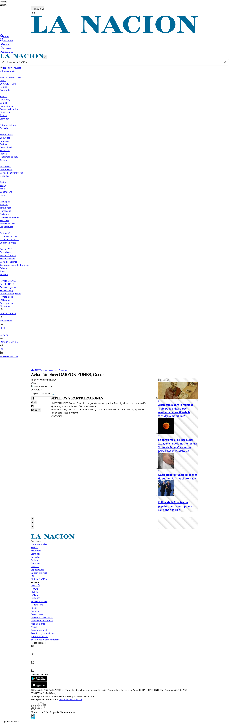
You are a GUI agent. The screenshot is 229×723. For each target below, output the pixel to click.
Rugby (3, 185)
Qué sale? (5, 233)
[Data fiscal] (33, 718)
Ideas (2, 271)
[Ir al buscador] (33, 13)
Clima (3, 80)
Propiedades (6, 106)
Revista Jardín (7, 296)
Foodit (6, 44)
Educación (5, 141)
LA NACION (37, 370)
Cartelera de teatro (9, 239)
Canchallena (6, 191)
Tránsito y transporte (10, 77)
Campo (3, 102)
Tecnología (5, 207)
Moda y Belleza (7, 223)
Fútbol (3, 182)
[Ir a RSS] (32, 671)
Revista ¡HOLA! (7, 284)
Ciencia (3, 153)
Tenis (2, 188)
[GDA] (38, 709)
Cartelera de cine (8, 236)
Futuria (3, 96)
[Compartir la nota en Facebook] (32, 410)
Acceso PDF (6, 249)
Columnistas (6, 169)
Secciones (8, 40)
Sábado (4, 268)
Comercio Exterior (9, 109)
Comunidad (6, 147)
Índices (3, 115)
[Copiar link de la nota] (32, 406)
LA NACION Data (8, 83)
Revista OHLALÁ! (8, 280)
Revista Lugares (8, 287)
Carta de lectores (8, 261)
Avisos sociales (7, 258)
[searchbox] (113, 62)
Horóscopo (5, 210)
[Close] (32, 519)
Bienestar (5, 150)
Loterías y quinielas (9, 217)
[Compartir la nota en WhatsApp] (35, 402)
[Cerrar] (45, 57)
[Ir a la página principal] (114, 32)
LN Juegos (5, 201)
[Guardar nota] (32, 398)
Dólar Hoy (5, 99)
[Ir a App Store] (39, 686)
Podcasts (4, 220)
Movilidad (5, 112)
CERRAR (3, 2)
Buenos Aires (6, 134)
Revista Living (7, 290)
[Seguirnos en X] (32, 655)
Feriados (4, 214)
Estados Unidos (8, 125)
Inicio (6, 36)
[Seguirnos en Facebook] (32, 646)
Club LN (7, 48)
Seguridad (5, 137)
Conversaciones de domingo (14, 265)
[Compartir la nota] (32, 402)
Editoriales (5, 166)
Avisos (47, 370)
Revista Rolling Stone (10, 293)
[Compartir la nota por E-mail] (39, 410)
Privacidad (76, 699)
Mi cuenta (8, 52)
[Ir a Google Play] (39, 680)
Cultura (3, 144)
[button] (114, 206)
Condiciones (65, 699)
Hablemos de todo (9, 156)
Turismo (4, 204)
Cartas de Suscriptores (11, 172)
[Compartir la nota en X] (35, 410)
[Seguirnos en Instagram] (32, 663)
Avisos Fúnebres (59, 370)
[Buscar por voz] (225, 62)
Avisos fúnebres (8, 255)
